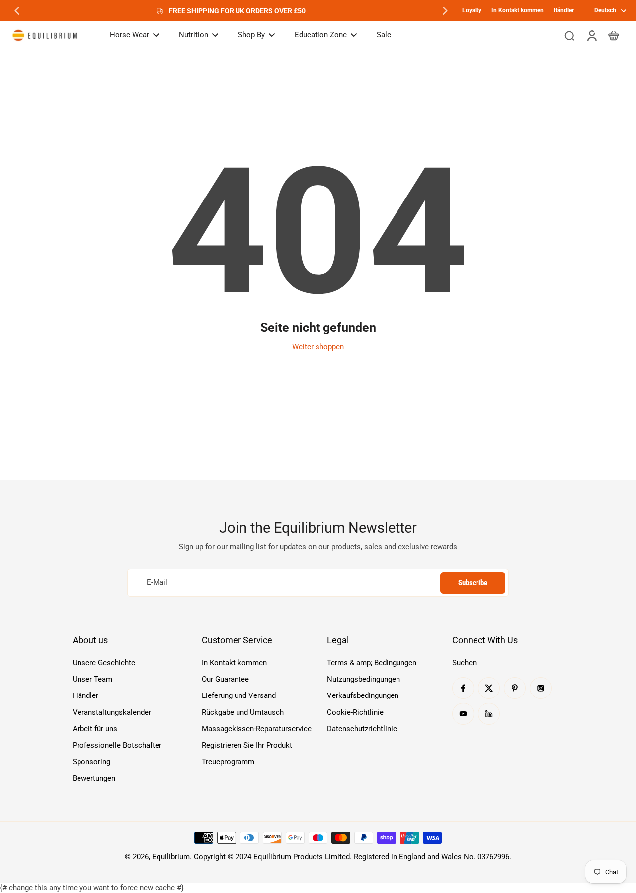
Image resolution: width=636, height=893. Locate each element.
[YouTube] (463, 714)
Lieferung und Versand (239, 695)
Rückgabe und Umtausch (243, 712)
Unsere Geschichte (104, 662)
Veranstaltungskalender (112, 712)
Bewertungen (94, 778)
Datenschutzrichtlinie (362, 728)
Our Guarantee (225, 679)
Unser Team (92, 679)
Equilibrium (171, 856)
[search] (569, 35)
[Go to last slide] (17, 11)
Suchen (464, 662)
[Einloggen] (591, 35)
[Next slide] (445, 11)
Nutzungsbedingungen (363, 679)
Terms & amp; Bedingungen (371, 662)
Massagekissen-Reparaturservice (257, 728)
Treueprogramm (228, 761)
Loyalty (471, 10)
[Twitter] (489, 688)
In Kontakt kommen (517, 10)
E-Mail (157, 582)
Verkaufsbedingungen (362, 695)
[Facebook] (463, 688)
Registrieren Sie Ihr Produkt (247, 745)
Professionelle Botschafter (117, 745)
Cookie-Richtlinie (355, 712)
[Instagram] (541, 688)
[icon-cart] (613, 35)
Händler (564, 10)
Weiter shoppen (318, 346)
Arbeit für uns (95, 728)
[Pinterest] (515, 688)
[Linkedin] (489, 714)
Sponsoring (91, 761)
